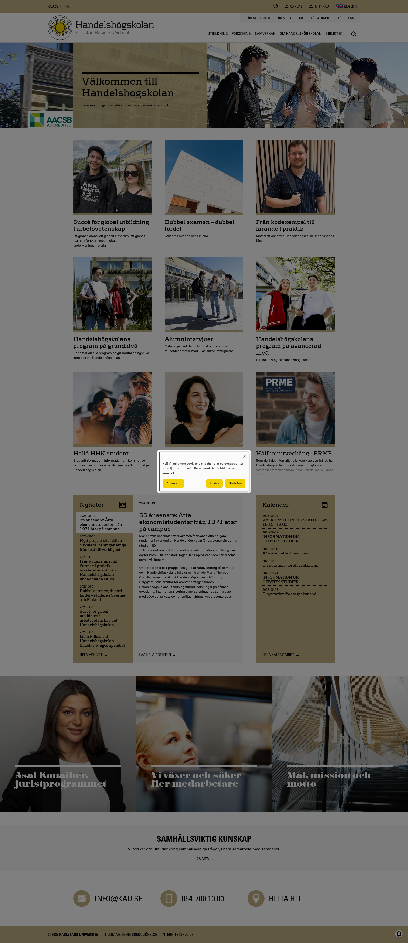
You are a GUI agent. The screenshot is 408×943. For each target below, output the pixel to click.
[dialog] (204, 471)
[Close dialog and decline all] (244, 454)
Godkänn (235, 483)
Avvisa (214, 483)
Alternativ (173, 483)
